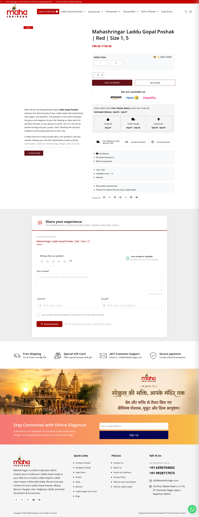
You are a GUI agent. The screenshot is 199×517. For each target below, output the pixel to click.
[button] (192, 509)
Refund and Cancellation (124, 482)
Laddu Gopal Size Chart (86, 491)
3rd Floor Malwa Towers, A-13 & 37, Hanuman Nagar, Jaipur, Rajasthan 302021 (169, 490)
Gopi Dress (166, 11)
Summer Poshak (83, 463)
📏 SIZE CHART (164, 57)
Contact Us (118, 463)
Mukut (78, 477)
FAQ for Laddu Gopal (122, 486)
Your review (43, 271)
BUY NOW (155, 82)
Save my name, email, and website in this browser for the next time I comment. (73, 315)
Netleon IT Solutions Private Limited (172, 513)
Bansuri (79, 486)
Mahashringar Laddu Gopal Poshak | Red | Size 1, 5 (63, 241)
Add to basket (112, 82)
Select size (100, 57)
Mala (78, 482)
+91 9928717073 (162, 473)
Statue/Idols (129, 11)
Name (41, 298)
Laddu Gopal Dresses (71, 11)
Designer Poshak (83, 467)
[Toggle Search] (186, 12)
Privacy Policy (119, 477)
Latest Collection (47, 11)
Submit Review (51, 324)
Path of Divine (148, 11)
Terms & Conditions (122, 472)
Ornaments (112, 11)
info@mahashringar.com (130, 357)
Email (105, 298)
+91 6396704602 (162, 467)
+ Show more (33, 153)
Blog (78, 496)
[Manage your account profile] (190, 12)
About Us (117, 467)
